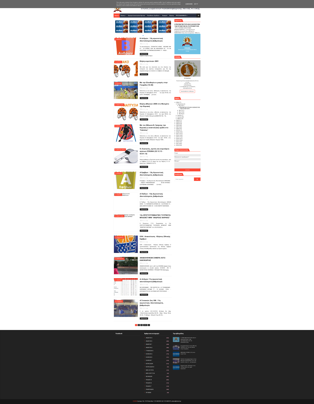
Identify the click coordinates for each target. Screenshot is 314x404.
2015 (177, 137)
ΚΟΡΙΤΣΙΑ (119, 62)
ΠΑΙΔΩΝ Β (149, 383)
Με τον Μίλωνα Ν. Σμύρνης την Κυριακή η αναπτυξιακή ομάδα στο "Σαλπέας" (154, 127)
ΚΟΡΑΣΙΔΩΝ (149, 363)
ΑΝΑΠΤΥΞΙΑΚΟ (120, 104)
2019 (177, 130)
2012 (177, 142)
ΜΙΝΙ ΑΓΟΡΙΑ (150, 370)
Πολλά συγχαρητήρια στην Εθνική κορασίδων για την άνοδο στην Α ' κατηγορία (188, 360)
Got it (196, 4)
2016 (177, 135)
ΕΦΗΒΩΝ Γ (149, 360)
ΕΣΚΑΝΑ (135, 401)
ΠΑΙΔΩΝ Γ (149, 386)
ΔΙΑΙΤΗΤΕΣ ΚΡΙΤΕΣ (121, 149)
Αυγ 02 (181, 113)
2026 (177, 102)
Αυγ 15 (181, 110)
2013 (177, 140)
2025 (177, 120)
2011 (177, 143)
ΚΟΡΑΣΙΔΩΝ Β (150, 366)
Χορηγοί (164, 15)
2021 (177, 127)
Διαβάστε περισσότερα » (146, 55)
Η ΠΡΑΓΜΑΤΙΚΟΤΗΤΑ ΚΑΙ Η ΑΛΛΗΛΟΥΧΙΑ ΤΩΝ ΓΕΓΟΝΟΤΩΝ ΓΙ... (189, 108)
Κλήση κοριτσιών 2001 (149, 61)
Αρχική (117, 15)
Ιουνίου (180, 117)
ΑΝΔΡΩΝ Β (119, 39)
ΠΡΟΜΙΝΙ (148, 392)
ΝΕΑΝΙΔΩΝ (149, 376)
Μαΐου (179, 118)
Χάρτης (171, 15)
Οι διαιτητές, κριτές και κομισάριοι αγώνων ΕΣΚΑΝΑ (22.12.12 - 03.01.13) (154, 151)
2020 (177, 128)
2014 (177, 138)
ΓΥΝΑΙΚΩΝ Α (119, 301)
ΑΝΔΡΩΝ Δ (119, 280)
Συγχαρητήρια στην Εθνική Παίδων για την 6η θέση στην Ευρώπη (189, 347)
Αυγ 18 (181, 105)
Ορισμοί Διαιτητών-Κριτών (136, 15)
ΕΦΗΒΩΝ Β (149, 357)
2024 (177, 122)
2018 (177, 132)
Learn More (188, 4)
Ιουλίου (180, 115)
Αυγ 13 (181, 112)
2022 (177, 125)
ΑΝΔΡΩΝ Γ (149, 344)
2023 (177, 123)
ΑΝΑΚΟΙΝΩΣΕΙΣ (120, 237)
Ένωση (123, 15)
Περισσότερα (144, 54)
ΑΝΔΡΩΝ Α (149, 337)
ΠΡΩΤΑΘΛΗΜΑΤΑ (181, 15)
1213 (145, 325)
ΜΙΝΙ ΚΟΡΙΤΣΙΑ (150, 373)
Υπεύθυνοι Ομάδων (153, 15)
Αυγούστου (181, 104)
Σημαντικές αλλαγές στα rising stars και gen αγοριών (188, 367)
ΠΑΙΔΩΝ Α (119, 194)
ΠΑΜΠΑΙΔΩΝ (150, 389)
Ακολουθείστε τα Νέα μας (187, 91)
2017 (177, 133)
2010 (177, 145)
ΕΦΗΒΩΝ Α (119, 173)
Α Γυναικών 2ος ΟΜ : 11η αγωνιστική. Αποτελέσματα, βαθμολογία (151, 302)
